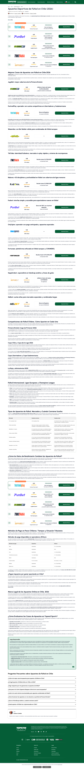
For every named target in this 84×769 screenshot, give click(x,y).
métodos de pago (31, 538)
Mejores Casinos (60, 2)
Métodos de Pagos (50, 2)
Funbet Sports (34, 38)
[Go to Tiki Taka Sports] (20, 55)
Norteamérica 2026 (61, 370)
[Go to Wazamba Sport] (15, 136)
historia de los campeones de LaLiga (34, 389)
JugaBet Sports (34, 48)
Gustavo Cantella (18, 713)
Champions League (13, 402)
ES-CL (12, 6)
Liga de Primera (12, 329)
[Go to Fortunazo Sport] (15, 256)
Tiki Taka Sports (33, 57)
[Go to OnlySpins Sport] (15, 231)
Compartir (26, 11)
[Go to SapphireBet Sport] (20, 64)
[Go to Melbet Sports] (15, 304)
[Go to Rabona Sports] (15, 184)
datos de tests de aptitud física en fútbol (28, 461)
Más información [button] (60, 764)
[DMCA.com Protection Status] (59, 739)
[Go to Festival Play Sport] (20, 27)
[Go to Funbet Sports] (20, 36)
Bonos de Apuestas (31, 2)
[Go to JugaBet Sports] (20, 46)
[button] (25, 2)
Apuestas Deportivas (21, 2)
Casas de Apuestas (41, 2)
